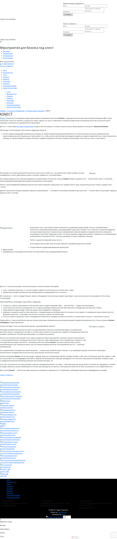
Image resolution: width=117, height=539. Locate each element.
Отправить (68, 14)
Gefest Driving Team (10, 88)
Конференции (8, 56)
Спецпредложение (13, 495)
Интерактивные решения (35, 111)
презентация (28, 127)
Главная (3, 111)
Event (5, 70)
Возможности (8, 73)
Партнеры (6, 81)
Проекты (6, 77)
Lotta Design (62, 512)
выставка (20, 127)
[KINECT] (3, 118)
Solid (63, 514)
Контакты (6, 84)
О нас (5, 75)
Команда (10, 489)
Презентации (8, 54)
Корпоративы (8, 58)
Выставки (6, 51)
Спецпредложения (9, 86)
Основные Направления (16, 111)
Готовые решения (13, 498)
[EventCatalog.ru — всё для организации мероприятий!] (67, 517)
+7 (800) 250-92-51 (7, 64)
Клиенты (6, 79)
